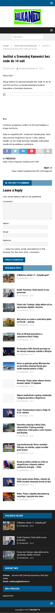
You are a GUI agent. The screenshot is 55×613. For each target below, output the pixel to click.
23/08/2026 (23, 278)
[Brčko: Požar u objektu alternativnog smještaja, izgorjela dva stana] (9, 496)
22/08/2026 (23, 354)
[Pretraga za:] (27, 36)
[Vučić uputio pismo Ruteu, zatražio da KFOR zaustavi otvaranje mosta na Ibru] (9, 482)
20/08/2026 (23, 470)
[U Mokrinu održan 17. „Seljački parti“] (9, 278)
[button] (51, 3)
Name (6, 223)
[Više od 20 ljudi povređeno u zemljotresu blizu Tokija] (9, 337)
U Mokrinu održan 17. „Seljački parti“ (33, 275)
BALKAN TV (35, 609)
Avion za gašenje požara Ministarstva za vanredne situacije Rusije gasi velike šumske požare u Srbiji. (33, 366)
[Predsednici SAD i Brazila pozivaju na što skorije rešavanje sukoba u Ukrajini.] (9, 351)
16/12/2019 (10, 68)
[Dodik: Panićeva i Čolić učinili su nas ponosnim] (9, 293)
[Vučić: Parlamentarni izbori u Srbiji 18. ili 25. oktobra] (9, 413)
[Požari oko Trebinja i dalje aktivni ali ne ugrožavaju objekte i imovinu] (9, 307)
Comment (8, 201)
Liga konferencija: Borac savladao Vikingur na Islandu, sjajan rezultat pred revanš (32, 447)
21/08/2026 (23, 415)
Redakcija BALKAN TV (28, 68)
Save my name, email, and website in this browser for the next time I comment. (24, 250)
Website (7, 240)
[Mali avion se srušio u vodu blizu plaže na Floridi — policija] (9, 322)
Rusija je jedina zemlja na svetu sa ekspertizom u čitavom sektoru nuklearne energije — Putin (32, 464)
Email (6, 231)
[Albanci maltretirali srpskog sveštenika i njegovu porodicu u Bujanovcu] (9, 398)
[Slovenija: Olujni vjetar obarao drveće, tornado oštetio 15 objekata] (9, 383)
